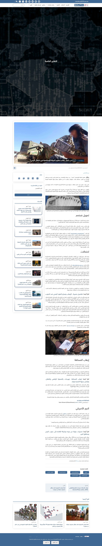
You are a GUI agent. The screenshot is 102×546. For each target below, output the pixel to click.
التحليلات (63, 5)
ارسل (28, 194)
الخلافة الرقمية (62, 472)
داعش (86, 472)
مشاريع (43, 5)
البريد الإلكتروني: (38, 188)
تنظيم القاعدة (84, 475)
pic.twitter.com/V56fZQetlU (83, 400)
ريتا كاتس (64, 413)
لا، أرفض (47, 542)
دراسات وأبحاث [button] (50, 5)
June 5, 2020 (78, 402)
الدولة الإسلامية (75, 472)
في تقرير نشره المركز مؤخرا (77, 265)
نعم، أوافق (55, 542)
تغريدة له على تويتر (70, 325)
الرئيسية (67, 5)
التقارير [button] (58, 5)
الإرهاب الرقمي (50, 472)
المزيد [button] (30, 5)
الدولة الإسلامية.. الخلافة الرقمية (77, 233)
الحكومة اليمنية (75, 475)
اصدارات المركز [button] (37, 5)
